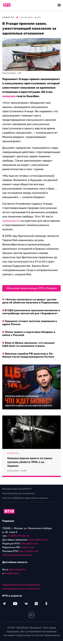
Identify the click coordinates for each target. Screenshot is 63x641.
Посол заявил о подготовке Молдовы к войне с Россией (28, 333)
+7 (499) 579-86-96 (18, 535)
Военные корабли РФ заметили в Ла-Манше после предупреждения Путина (28, 355)
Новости (8, 17)
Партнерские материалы (17, 555)
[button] (59, 5)
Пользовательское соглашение (18, 493)
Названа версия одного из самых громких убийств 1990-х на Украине (29, 462)
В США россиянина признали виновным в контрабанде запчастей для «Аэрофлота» (31, 312)
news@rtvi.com (29, 543)
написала (9, 96)
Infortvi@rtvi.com (38, 539)
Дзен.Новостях (17, 569)
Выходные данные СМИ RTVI (16, 489)
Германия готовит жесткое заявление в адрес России (29, 323)
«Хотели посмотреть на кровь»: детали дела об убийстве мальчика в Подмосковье (30, 301)
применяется (11, 220)
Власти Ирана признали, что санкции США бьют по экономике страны (28, 344)
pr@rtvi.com (28, 547)
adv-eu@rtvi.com (29, 551)
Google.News (11, 573)
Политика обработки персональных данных (25, 498)
